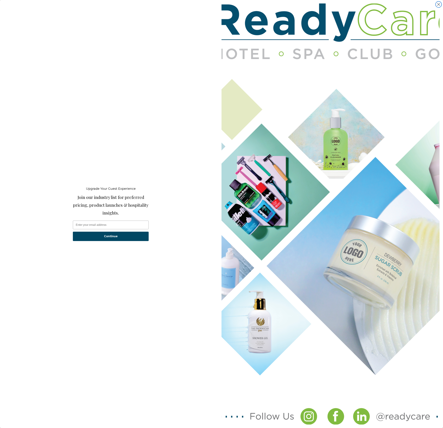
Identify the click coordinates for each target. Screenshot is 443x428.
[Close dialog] (439, 4)
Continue (111, 236)
